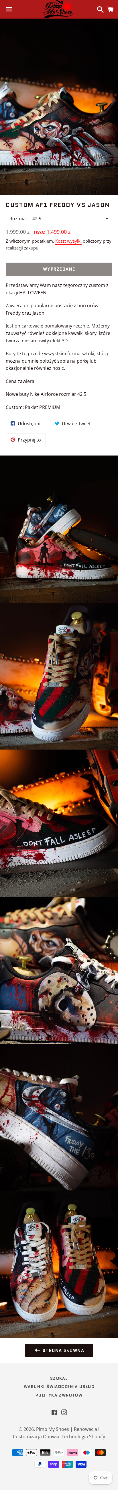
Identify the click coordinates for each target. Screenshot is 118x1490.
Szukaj (59, 1378)
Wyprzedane (59, 269)
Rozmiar (18, 218)
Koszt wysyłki (68, 241)
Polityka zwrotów (59, 1395)
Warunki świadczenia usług (59, 1386)
